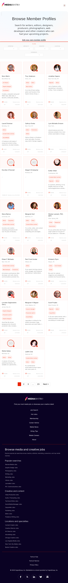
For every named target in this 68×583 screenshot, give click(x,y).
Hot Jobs (34, 414)
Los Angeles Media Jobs (12, 541)
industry (41, 46)
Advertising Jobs (10, 534)
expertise (10, 46)
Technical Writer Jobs (11, 501)
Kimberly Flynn (53, 259)
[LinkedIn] (34, 576)
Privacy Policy (34, 565)
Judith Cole (29, 352)
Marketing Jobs (10, 477)
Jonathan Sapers (54, 76)
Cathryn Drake (30, 123)
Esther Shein (52, 171)
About (34, 439)
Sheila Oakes (6, 351)
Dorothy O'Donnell (8, 170)
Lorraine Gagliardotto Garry (9, 303)
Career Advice (34, 423)
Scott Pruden (52, 302)
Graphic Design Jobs (11, 467)
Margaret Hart (30, 214)
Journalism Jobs (10, 483)
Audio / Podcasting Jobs (12, 498)
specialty (26, 46)
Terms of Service (34, 561)
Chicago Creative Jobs (12, 537)
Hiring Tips (34, 431)
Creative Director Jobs (12, 528)
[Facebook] (20, 576)
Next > (46, 384)
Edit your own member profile (34, 40)
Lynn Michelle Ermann (55, 123)
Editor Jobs (8, 513)
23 (38, 384)
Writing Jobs (9, 474)
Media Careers (34, 435)
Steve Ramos (6, 214)
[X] (27, 576)
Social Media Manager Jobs (13, 504)
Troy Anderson (30, 76)
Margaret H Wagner (32, 302)
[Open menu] (64, 5)
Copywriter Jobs (10, 507)
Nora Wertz (6, 76)
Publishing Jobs (10, 510)
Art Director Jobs (10, 531)
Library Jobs (9, 480)
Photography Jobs (10, 471)
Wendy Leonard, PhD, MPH (55, 215)
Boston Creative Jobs (11, 547)
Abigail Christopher (31, 170)
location (57, 46)
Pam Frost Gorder (31, 259)
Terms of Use (34, 556)
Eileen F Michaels (8, 259)
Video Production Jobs (12, 494)
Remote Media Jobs (11, 464)
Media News (34, 427)
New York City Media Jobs (13, 544)
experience (34, 52)
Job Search (34, 410)
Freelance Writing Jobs (12, 517)
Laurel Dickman (7, 123)
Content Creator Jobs (11, 525)
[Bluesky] (40, 576)
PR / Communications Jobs (13, 486)
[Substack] (47, 576)
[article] (11, 84)
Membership (34, 418)
